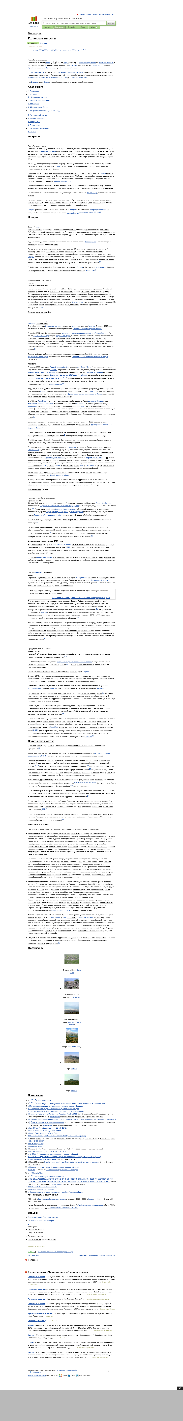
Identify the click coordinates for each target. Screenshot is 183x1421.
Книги (83, 27)
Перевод (43, 43)
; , (81, 598)
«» (71, 72)
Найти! (111, 23)
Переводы (71, 27)
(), (43, 1100)
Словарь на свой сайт (101, 14)
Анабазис (35, 1255)
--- (36, 1141)
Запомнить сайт (85, 14)
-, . (48, 1128)
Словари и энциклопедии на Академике (62, 18)
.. (36, 1144)
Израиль (32, 1325)
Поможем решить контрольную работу (55, 1252)
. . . (45, 1131)
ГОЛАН (31, 1342)
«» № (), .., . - (47, 1151)
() (83, 49)
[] (90, 212)
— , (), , (70, 1103)
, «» (56, 1106)
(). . (54, 1109)
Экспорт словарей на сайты (37, 1375)
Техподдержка (60, 1370)
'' (42, 1159)
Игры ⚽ (94, 27)
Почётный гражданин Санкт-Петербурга (95, 1255)
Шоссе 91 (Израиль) (37, 1321)
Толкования (59, 27)
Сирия (31, 1335)
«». (56, 1192)
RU (113, 14)
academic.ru (34, 26)
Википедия (47, 27)
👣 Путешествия (35, 1372)
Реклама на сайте (71, 1370)
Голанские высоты (36, 1277)
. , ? (44, 1133)
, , (53, 1114)
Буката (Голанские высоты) (40, 1313)
